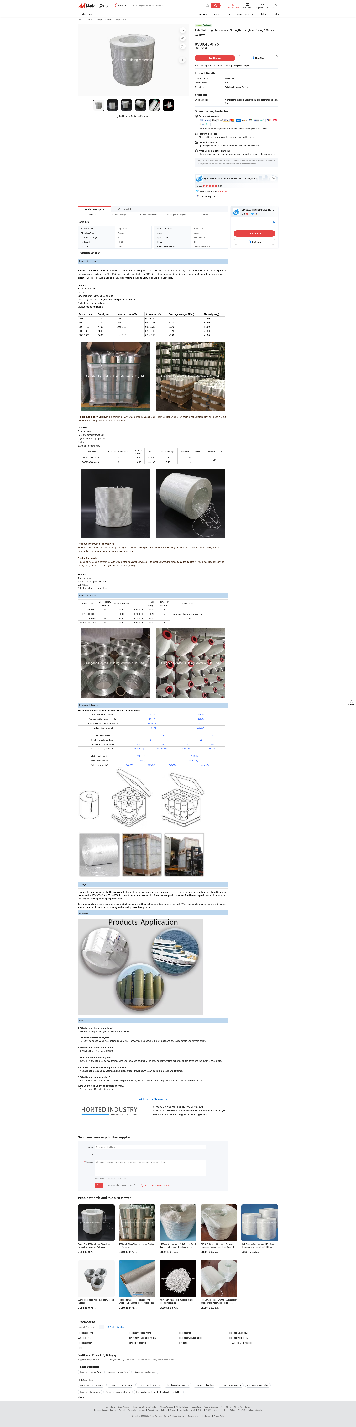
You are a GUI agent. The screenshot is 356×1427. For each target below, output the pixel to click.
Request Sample (241, 65)
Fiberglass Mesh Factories (149, 1385)
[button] (219, 214)
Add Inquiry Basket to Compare (134, 116)
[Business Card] (274, 221)
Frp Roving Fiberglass (204, 1385)
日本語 (208, 1410)
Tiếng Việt (241, 1410)
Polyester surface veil (137, 1342)
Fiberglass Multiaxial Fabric (190, 1337)
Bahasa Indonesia (255, 1410)
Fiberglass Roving (85, 1332)
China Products (123, 1407)
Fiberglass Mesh (85, 1342)
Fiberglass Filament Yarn (117, 1372)
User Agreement (194, 1416)
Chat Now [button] (259, 58)
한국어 (200, 1410)
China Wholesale (166, 1407)
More (80, 1397)
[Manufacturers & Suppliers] (93, 6)
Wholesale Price (182, 1407)
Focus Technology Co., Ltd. (160, 1416)
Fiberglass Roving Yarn (90, 1392)
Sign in (275, 7)
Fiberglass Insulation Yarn (145, 1372)
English (113, 1410)
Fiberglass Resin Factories (91, 1385)
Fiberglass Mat (184, 1332)
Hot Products (110, 1407)
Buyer (214, 14)
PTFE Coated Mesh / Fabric (240, 1342)
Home (80, 20)
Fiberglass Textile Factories (120, 1385)
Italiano (164, 1410)
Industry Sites (196, 1407)
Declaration (206, 1416)
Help (228, 14)
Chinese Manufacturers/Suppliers (144, 1407)
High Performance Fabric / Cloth (142, 1337)
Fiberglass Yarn (120, 20)
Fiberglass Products (104, 20)
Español (122, 1410)
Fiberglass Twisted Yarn (90, 1372)
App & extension (244, 14)
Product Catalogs (117, 1327)
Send (99, 1185)
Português (132, 1410)
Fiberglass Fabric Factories (177, 1385)
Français (142, 1410)
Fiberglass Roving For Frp (230, 1385)
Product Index (226, 1407)
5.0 (243, 214)
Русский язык (153, 1410)
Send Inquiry (215, 58)
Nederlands (183, 1410)
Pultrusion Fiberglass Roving (118, 1392)
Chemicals (89, 20)
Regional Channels (211, 1407)
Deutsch (173, 1410)
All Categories (87, 14)
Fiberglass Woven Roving (239, 1332)
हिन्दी (215, 1410)
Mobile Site (238, 1407)
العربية (193, 1410)
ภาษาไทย (223, 1410)
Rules (276, 14)
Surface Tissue (84, 1337)
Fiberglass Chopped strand (139, 1332)
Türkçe (232, 1410)
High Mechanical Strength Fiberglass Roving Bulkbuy (158, 1392)
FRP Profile (183, 1342)
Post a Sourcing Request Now (155, 1185)
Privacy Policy (219, 1416)
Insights (248, 1407)
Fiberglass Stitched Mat (238, 1337)
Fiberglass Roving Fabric (257, 1385)
